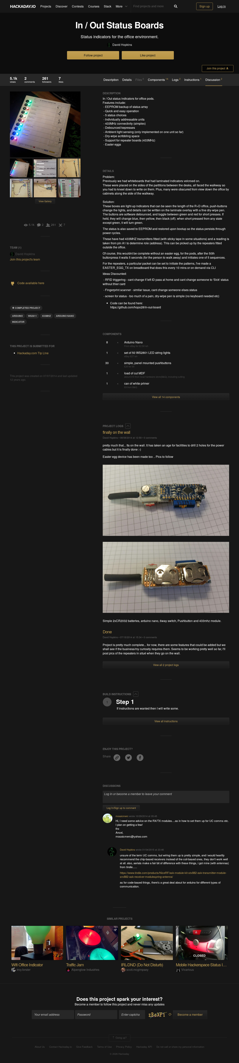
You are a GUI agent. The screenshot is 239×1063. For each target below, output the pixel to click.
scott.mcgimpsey (137, 969)
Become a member (87, 1004)
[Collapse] (128, 426)
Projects (45, 6)
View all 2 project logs (166, 665)
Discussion (213, 79)
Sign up (204, 6)
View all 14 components (166, 397)
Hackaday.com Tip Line (33, 353)
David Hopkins (122, 45)
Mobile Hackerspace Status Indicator (205, 964)
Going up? (121, 1037)
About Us (40, 1046)
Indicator (18, 321)
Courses (93, 6)
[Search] (175, 6)
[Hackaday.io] (23, 6)
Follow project (93, 55)
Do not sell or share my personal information (180, 1046)
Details (127, 80)
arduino (17, 316)
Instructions (192, 79)
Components (158, 79)
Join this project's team (25, 259)
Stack (107, 6)
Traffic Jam (75, 964)
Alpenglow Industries (85, 969)
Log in (222, 6)
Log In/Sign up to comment (121, 808)
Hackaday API (144, 1046)
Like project (147, 55)
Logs (176, 79)
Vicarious (187, 969)
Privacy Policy (124, 1046)
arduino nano (65, 316)
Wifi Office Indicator (27, 964)
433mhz (46, 316)
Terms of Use (104, 1046)
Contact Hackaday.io (60, 1046)
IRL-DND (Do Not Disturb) (142, 964)
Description (111, 80)
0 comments (150, 437)
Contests (78, 6)
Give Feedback (84, 1046)
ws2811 (32, 316)
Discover (61, 6)
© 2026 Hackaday (119, 1054)
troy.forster (23, 969)
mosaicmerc (122, 816)
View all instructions (166, 721)
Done (107, 631)
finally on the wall (116, 432)
